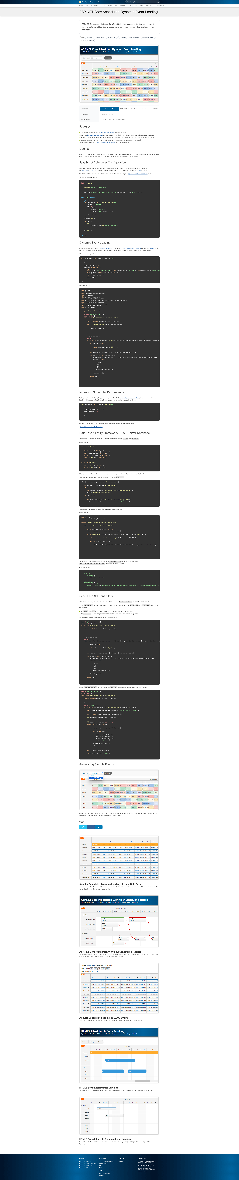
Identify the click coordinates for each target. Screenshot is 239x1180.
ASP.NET (123, 5)
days (92, 170)
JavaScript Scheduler (108, 132)
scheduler (100, 37)
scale (139, 170)
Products (93, 2)
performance (134, 37)
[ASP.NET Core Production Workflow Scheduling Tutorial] (119, 947)
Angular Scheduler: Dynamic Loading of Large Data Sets (110, 884)
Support (100, 2)
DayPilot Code (83, 5)
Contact (120, 1161)
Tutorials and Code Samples (106, 1161)
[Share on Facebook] (91, 827)
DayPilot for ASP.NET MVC (86, 1165)
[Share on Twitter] (83, 827)
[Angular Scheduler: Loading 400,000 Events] (119, 1013)
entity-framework (148, 37)
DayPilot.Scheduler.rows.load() (138, 174)
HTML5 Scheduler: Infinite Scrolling (98, 1087)
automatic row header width (129, 398)
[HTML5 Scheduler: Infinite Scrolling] (119, 1083)
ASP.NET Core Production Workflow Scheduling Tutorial (110, 951)
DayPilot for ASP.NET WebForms (87, 1163)
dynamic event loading (105, 248)
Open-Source (160, 5)
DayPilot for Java (83, 1167)
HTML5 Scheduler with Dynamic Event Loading (105, 1139)
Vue (116, 5)
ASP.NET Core (133, 5)
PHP (141, 5)
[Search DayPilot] (158, 1)
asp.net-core (112, 37)
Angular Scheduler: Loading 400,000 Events (103, 1017)
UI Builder (101, 1175)
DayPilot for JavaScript (85, 1161)
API (100, 1165)
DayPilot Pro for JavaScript (106, 143)
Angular (103, 5)
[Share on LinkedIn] (99, 827)
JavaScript (94, 5)
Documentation (103, 1163)
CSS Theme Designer (104, 1173)
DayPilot (84, 2)
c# (83, 40)
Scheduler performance (95, 135)
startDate (85, 170)
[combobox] (141, 1)
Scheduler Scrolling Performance (91, 427)
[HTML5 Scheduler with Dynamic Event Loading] (119, 1135)
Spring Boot (149, 5)
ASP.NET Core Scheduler (132, 248)
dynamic (123, 37)
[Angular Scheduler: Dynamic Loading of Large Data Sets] (119, 880)
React (110, 5)
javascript (90, 37)
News (100, 1167)
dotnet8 (91, 40)
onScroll (152, 248)
